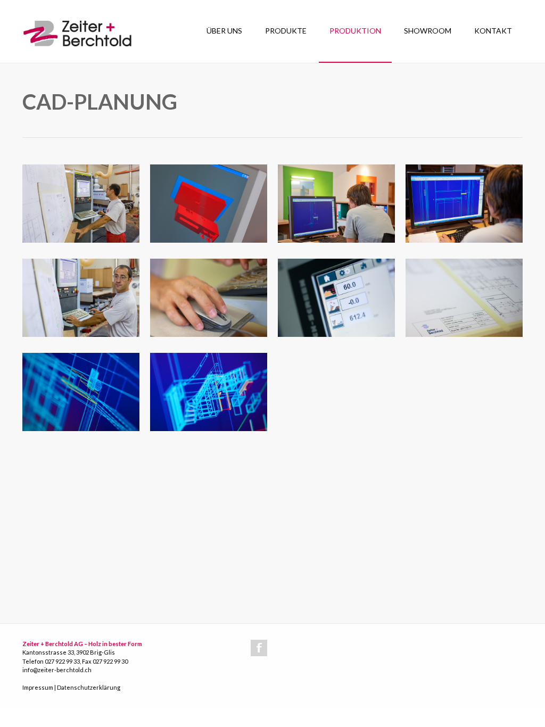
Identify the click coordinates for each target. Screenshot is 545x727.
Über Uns (224, 30)
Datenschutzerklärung (88, 687)
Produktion (355, 30)
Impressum (37, 687)
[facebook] (259, 648)
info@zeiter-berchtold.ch (57, 669)
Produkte (286, 30)
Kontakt (493, 30)
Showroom (427, 30)
